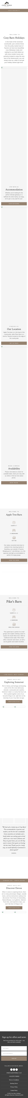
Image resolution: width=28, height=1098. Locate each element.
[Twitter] (16, 1069)
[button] (26, 4)
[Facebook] (11, 1069)
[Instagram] (14, 1069)
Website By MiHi (19, 1095)
